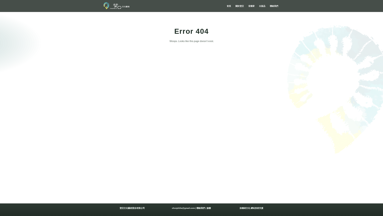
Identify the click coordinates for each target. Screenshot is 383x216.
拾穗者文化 (245, 208)
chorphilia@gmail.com (183, 208)
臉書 (209, 208)
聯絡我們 (201, 208)
